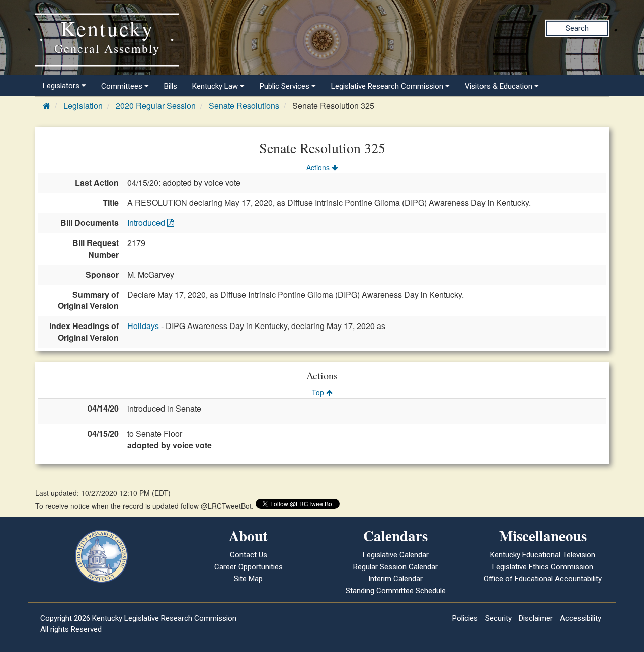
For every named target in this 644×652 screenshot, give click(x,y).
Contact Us (248, 554)
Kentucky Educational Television (542, 554)
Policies (465, 618)
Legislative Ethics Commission (542, 567)
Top (319, 392)
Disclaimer (536, 618)
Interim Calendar (395, 578)
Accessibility (580, 618)
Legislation (83, 105)
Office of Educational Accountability (543, 578)
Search (577, 28)
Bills (170, 86)
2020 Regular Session (156, 105)
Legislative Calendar (396, 554)
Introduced (147, 222)
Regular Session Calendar (395, 567)
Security (498, 618)
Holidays (143, 326)
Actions (319, 167)
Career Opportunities (248, 567)
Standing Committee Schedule (396, 590)
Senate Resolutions (244, 105)
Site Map (248, 578)
